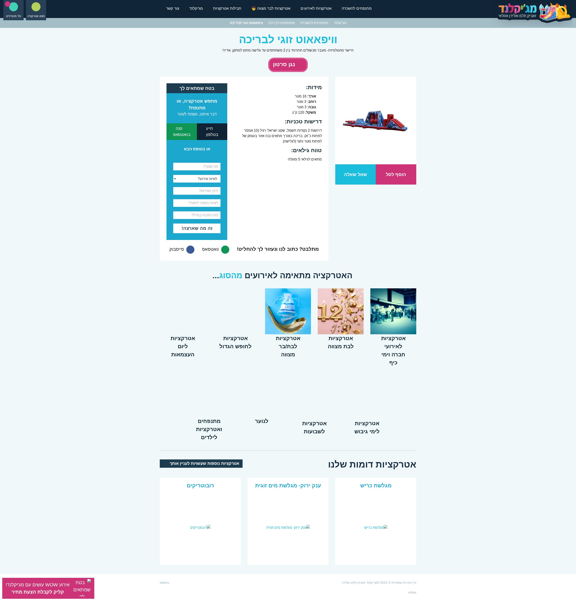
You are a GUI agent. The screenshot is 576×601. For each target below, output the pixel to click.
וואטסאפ (211, 249)
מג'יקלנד (196, 8)
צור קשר (172, 8)
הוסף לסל (396, 174)
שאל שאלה (355, 174)
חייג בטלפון (212, 131)
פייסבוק (177, 249)
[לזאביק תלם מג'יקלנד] (532, 14)
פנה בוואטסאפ (182, 131)
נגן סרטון (285, 64)
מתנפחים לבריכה (281, 23)
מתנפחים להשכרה (357, 8)
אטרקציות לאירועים (316, 8)
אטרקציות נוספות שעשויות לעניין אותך (204, 463)
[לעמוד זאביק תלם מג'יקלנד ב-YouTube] (291, 582)
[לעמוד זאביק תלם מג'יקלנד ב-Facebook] (284, 582)
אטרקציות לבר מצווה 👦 (270, 8)
